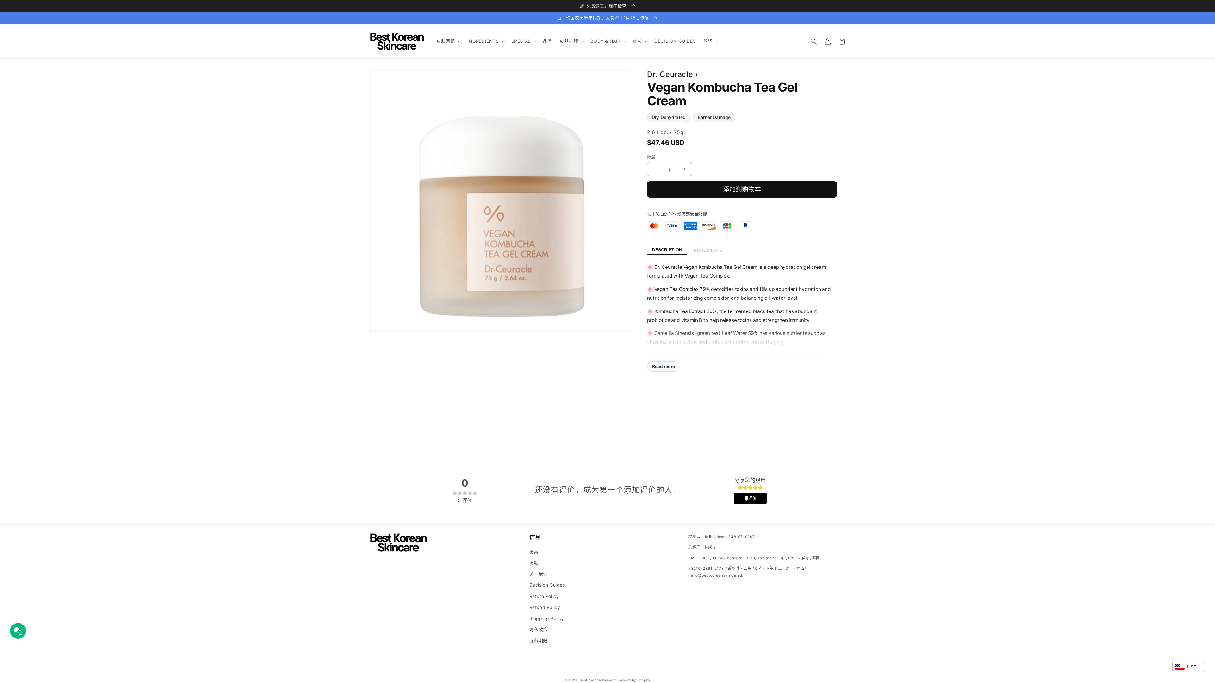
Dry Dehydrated (669, 117)
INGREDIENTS (707, 250)
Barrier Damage (714, 117)
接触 (534, 562)
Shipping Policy (546, 618)
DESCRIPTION (667, 249)
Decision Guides (547, 585)
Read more (663, 366)
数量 (651, 156)
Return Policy (544, 596)
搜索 (534, 551)
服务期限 (538, 640)
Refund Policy (544, 607)
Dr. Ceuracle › (672, 74)
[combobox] (1188, 667)
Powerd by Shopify (634, 680)
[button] (448, 41)
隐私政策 (538, 629)
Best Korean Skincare (598, 680)
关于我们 (538, 573)
